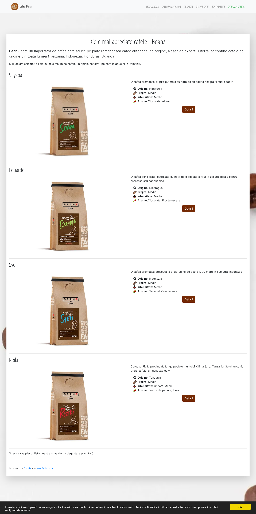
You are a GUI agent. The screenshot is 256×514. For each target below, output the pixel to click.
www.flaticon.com (45, 468)
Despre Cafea (202, 7)
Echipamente (218, 7)
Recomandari (152, 7)
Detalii (189, 109)
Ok (240, 507)
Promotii (188, 7)
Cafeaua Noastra (236, 7)
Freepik (27, 468)
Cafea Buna (25, 6)
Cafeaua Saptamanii (171, 7)
